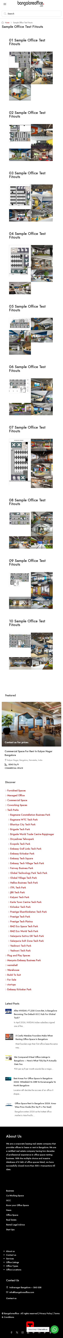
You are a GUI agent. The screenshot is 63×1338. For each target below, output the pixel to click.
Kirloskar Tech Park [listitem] (20, 907)
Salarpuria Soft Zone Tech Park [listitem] (27, 941)
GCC (8, 1200)
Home (7, 22)
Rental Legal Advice (15, 1224)
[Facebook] (12, 1332)
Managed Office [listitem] (16, 795)
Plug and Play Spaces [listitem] (18, 955)
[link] (31, 724)
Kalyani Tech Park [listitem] (19, 897)
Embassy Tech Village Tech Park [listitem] (27, 863)
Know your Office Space (17, 1205)
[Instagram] (23, 1332)
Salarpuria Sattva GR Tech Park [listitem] (27, 936)
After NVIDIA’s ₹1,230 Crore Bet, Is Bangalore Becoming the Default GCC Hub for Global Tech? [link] (35, 1014)
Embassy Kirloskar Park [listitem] (22, 853)
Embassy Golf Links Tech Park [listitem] (25, 848)
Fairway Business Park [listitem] (21, 868)
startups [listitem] (11, 984)
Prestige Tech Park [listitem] (20, 916)
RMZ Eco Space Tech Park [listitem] (24, 926)
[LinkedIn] (28, 1332)
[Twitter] (17, 1332)
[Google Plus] (34, 1332)
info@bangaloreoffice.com (21, 1292)
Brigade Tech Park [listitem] (20, 829)
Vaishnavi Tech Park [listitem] (20, 945)
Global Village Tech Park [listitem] (23, 878)
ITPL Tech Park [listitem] (18, 887)
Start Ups (10, 1229)
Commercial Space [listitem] (17, 800)
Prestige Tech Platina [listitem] (21, 921)
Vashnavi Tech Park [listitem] (20, 950)
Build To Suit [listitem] (14, 975)
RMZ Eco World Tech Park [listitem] (24, 931)
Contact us (11, 1298)
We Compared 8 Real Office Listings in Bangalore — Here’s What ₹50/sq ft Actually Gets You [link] (35, 1061)
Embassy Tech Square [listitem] (21, 858)
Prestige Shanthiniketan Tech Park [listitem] (28, 912)
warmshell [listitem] (12, 965)
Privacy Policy (45, 1313)
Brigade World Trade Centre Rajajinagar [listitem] (32, 834)
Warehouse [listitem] (13, 970)
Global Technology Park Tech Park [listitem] (28, 873)
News (8, 1210)
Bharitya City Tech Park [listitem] (22, 824)
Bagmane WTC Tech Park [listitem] (24, 819)
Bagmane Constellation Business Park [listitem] (30, 814)
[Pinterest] (45, 1332)
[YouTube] (39, 1332)
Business (10, 1190)
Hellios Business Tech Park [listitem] (24, 882)
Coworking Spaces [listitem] (17, 805)
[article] (31, 738)
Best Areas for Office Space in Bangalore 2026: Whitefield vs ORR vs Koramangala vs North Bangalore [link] (35, 1082)
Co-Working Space (15, 1195)
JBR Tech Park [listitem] (17, 892)
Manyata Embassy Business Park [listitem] (24, 960)
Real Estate (11, 1220)
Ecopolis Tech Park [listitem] (20, 844)
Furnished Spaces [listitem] (16, 790)
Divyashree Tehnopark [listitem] (22, 839)
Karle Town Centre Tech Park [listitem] (25, 902)
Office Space (12, 1215)
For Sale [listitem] (11, 979)
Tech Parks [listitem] (13, 810)
